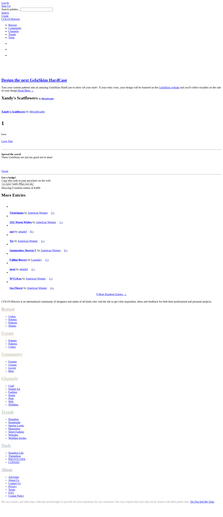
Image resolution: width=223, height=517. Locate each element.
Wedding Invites (17, 438)
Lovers (12, 367)
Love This (7, 141)
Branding (13, 419)
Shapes (12, 325)
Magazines (14, 428)
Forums (12, 361)
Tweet (4, 171)
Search (5, 12)
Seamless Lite (16, 452)
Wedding (13, 404)
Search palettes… (11, 9)
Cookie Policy (16, 495)
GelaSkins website (169, 87)
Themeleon (14, 456)
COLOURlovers (10, 19)
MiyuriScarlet (47, 98)
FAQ (11, 492)
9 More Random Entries (111, 294)
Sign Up (6, 6)
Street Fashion (16, 431)
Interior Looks (16, 425)
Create (5, 15)
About (6, 469)
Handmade (14, 422)
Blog (11, 371)
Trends (12, 34)
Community (14, 28)
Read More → (26, 90)
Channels (13, 31)
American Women (38, 212)
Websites (13, 434)
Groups (12, 364)
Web (10, 401)
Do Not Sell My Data (202, 501)
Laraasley (36, 259)
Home (11, 395)
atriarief (22, 231)
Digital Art (14, 388)
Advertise (13, 477)
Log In (5, 2)
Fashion (12, 392)
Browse (12, 25)
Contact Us (14, 483)
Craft (11, 385)
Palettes (12, 319)
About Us (13, 480)
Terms (11, 489)
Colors (12, 316)
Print (11, 398)
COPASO (14, 462)
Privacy (12, 486)
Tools (11, 37)
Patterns (12, 322)
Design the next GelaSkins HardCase (34, 80)
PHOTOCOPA (16, 459)
